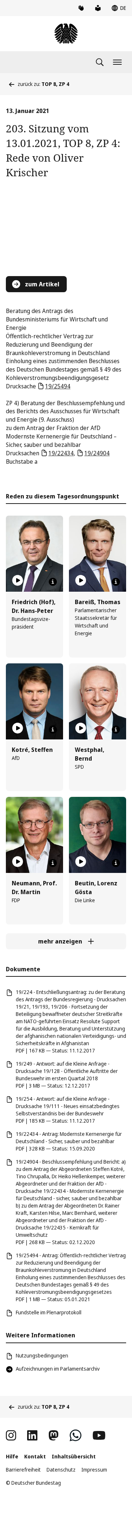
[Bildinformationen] (52, 581)
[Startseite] (66, 33)
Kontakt (35, 1456)
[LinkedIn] (32, 1435)
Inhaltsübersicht (74, 1456)
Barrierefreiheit (23, 1469)
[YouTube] (99, 1435)
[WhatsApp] (75, 1435)
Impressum (94, 1469)
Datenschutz (61, 1469)
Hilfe (12, 1456)
